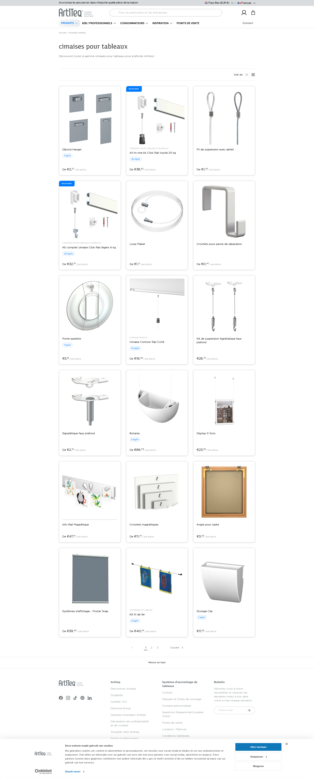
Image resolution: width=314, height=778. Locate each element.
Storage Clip (205, 611)
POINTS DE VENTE (188, 23)
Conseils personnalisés (176, 705)
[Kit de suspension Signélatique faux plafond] (224, 306)
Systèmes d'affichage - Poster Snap (85, 611)
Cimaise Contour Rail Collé (147, 342)
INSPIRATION (160, 23)
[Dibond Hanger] (89, 117)
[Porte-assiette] (89, 306)
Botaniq (135, 433)
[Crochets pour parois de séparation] (224, 211)
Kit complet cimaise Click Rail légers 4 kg (89, 247)
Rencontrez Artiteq (123, 688)
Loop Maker (137, 244)
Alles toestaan (258, 747)
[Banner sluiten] (287, 744)
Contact (248, 23)
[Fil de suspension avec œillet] (224, 117)
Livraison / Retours (174, 729)
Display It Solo (206, 433)
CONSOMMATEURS (132, 23)
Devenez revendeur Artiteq (128, 715)
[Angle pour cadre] (224, 492)
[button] (253, 12)
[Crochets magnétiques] (157, 492)
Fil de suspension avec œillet (215, 149)
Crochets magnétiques (144, 524)
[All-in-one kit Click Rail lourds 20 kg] (157, 117)
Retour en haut (157, 662)
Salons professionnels (125, 738)
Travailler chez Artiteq (125, 732)
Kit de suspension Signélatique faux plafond (219, 340)
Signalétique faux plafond (78, 433)
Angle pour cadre (208, 524)
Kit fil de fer (137, 614)
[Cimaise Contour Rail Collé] (157, 306)
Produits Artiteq (77, 33)
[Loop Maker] (157, 211)
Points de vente (172, 722)
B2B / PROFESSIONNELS (97, 23)
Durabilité (117, 695)
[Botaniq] (157, 400)
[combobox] (165, 13)
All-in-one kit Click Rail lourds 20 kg (153, 153)
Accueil (62, 33)
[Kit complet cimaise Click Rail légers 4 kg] (89, 211)
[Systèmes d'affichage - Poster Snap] (89, 578)
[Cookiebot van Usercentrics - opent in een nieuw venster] (43, 771)
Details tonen (72, 771)
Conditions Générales (176, 736)
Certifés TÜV (119, 702)
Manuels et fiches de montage (181, 699)
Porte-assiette (71, 338)
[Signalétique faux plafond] (89, 400)
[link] (132, 648)
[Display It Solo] (224, 400)
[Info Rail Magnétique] (89, 492)
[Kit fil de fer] (157, 578)
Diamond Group (121, 708)
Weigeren (258, 766)
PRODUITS (67, 23)
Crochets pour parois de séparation (219, 244)
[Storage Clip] (224, 578)
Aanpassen (256, 756)
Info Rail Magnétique (75, 524)
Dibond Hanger (72, 149)
